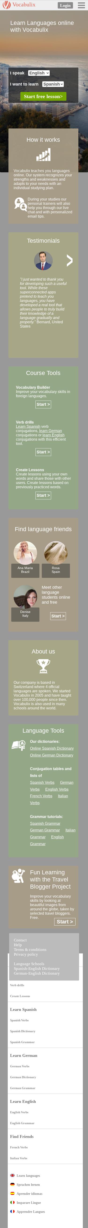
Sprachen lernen (28, 1185)
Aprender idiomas (29, 1194)
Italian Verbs (18, 1158)
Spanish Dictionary (22, 1031)
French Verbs (19, 1147)
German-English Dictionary (37, 973)
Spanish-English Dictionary (37, 968)
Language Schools (29, 964)
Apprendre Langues (31, 1212)
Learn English (23, 1101)
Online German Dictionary (51, 755)
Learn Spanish (23, 1009)
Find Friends (22, 1136)
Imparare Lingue (29, 1203)
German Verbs (19, 1066)
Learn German (23, 1055)
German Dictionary (23, 1077)
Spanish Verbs (19, 1020)
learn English (53, 435)
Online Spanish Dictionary (52, 748)
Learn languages (28, 1176)
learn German (50, 431)
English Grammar (22, 1123)
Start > (43, 404)
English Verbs (19, 1112)
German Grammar (22, 1088)
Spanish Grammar (22, 1042)
